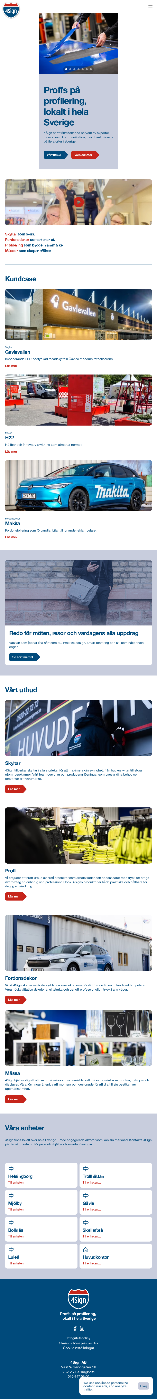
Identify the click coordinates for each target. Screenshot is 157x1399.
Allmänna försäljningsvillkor (78, 1343)
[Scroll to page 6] (87, 69)
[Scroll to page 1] (65, 69)
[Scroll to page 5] (83, 69)
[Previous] (47, 44)
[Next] (110, 44)
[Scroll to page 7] (91, 69)
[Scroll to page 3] (74, 69)
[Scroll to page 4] (78, 69)
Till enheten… (17, 1182)
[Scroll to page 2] (70, 69)
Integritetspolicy (78, 1338)
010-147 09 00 (78, 1376)
